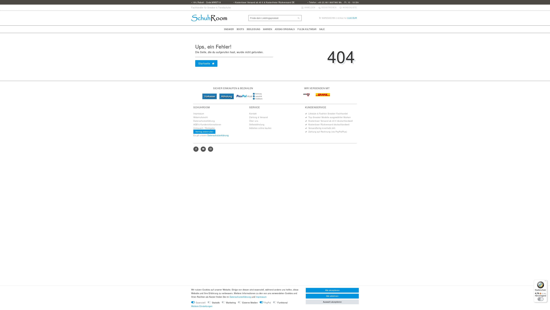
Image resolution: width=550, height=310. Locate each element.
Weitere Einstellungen (202, 306)
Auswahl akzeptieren (332, 301)
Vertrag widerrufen (204, 131)
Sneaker (229, 29)
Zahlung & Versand (258, 117)
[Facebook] (196, 149)
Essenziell (201, 302)
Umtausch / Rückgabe (204, 128)
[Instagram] (210, 149)
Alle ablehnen (332, 295)
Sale (322, 29)
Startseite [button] (204, 63)
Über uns (253, 120)
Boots (240, 29)
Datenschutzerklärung (204, 120)
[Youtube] (203, 149)
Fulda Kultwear (306, 29)
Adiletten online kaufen (260, 128)
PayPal (267, 302)
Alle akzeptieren (332, 290)
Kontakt (253, 113)
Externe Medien (250, 302)
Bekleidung (253, 29)
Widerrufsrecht (200, 117)
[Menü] (545, 281)
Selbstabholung (256, 124)
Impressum (198, 113)
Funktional (282, 302)
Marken (267, 29)
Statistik (216, 302)
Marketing (231, 302)
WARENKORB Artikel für (339, 18)
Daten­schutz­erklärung (240, 296)
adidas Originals (285, 29)
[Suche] (298, 18)
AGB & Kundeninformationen (207, 124)
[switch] (540, 299)
